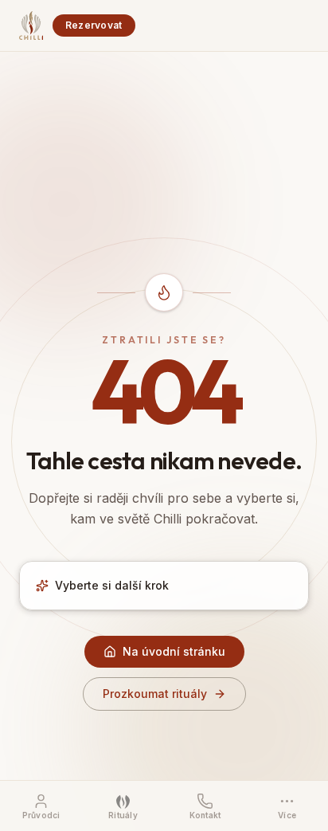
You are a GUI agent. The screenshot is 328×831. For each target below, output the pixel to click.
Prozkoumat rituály (155, 693)
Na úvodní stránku (174, 651)
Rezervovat (94, 25)
